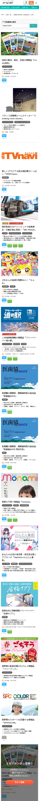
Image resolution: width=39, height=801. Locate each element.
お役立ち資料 (16, 7)
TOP (2, 14)
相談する (34, 7)
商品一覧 (8, 14)
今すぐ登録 (19, 782)
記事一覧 (25, 7)
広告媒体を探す (5, 7)
